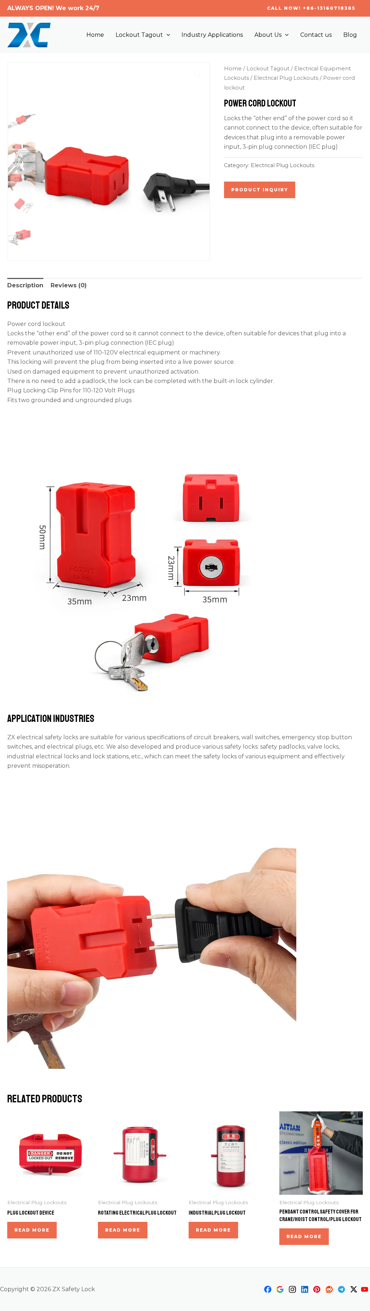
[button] (311, 8)
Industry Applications (212, 34)
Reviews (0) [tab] (69, 285)
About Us (267, 34)
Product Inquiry (259, 189)
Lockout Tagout (139, 34)
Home (95, 34)
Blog (350, 34)
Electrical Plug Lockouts (286, 78)
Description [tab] (25, 285)
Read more (32, 1230)
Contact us (316, 34)
